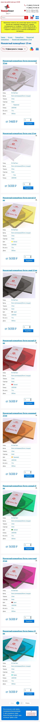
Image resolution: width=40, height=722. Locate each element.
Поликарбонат (19, 37)
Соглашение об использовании (11, 711)
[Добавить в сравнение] (36, 63)
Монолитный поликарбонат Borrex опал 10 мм (19, 133)
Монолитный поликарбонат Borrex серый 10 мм (20, 270)
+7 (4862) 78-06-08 (32, 5)
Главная (3, 37)
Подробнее (29, 124)
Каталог (10, 37)
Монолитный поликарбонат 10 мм (22, 39)
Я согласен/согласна (31, 713)
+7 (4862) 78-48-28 (32, 8)
